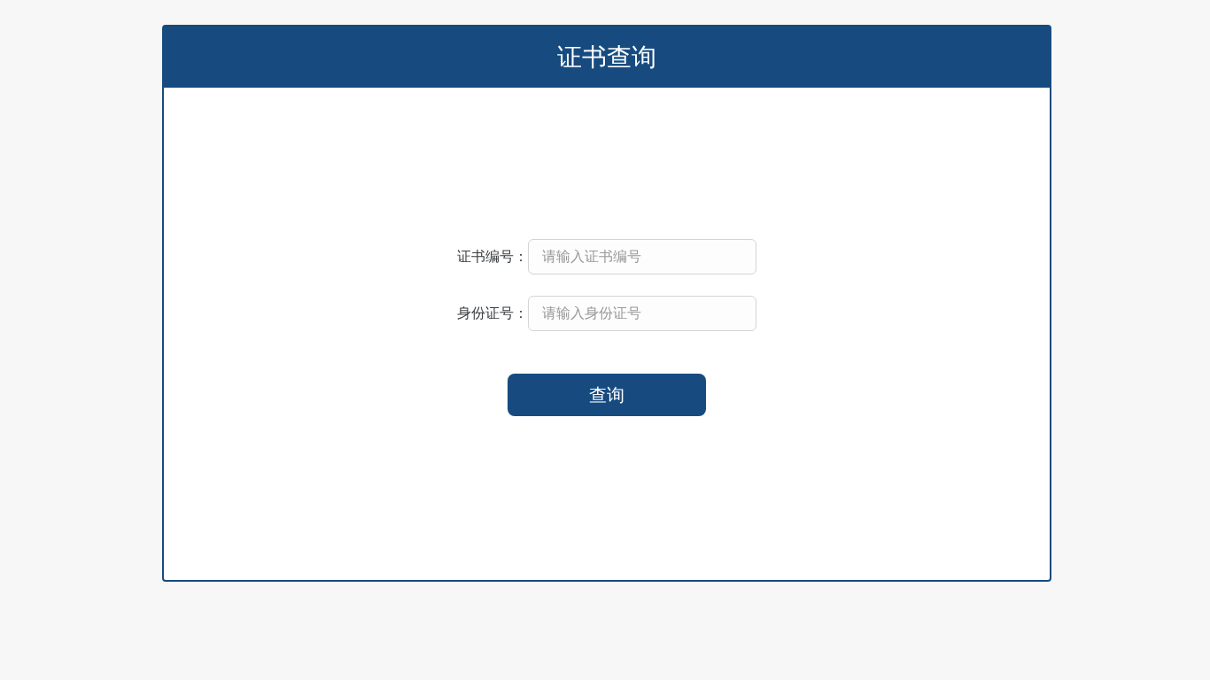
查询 (606, 395)
